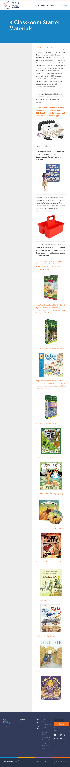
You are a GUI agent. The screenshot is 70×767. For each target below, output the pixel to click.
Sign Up (61, 724)
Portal (64, 5)
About (43, 5)
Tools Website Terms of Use (46, 722)
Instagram (64, 735)
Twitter (61, 735)
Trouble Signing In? (45, 744)
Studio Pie (46, 761)
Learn (37, 5)
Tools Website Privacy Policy (44, 731)
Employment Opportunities (46, 739)
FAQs (43, 749)
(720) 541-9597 (61, 738)
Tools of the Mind (11, 5)
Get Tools (50, 5)
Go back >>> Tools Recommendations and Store (52, 48)
